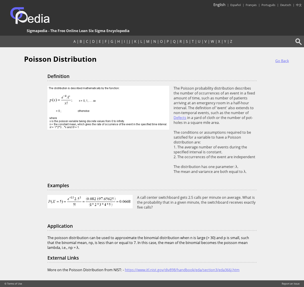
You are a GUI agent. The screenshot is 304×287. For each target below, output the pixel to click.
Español (235, 5)
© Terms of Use (13, 283)
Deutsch (285, 5)
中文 (299, 5)
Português (268, 5)
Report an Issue (291, 283)
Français (251, 5)
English (219, 4)
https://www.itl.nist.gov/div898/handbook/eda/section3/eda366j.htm (182, 269)
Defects (180, 117)
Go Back (282, 60)
